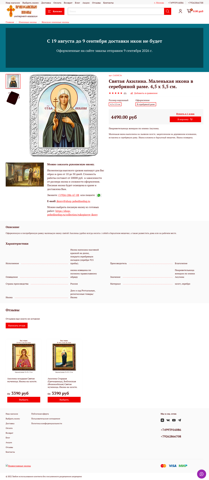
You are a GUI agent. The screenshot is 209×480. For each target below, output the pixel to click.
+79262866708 (195, 2)
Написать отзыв (16, 325)
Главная (10, 22)
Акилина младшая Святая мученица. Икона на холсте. (22, 380)
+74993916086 (176, 2)
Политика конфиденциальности (46, 423)
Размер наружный (118, 100)
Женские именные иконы (55, 22)
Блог (77, 2)
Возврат (68, 2)
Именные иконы (28, 22)
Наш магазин (13, 2)
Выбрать (23, 399)
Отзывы (96, 2)
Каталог (57, 11)
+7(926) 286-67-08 (68, 195)
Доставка (46, 2)
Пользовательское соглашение (45, 418)
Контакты (108, 2)
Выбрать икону (30, 2)
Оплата (57, 2)
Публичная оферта (40, 413)
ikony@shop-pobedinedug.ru (73, 201)
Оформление (142, 100)
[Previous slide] (27, 115)
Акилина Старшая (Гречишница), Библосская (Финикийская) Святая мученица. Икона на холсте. (62, 383)
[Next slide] (98, 115)
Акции (86, 2)
